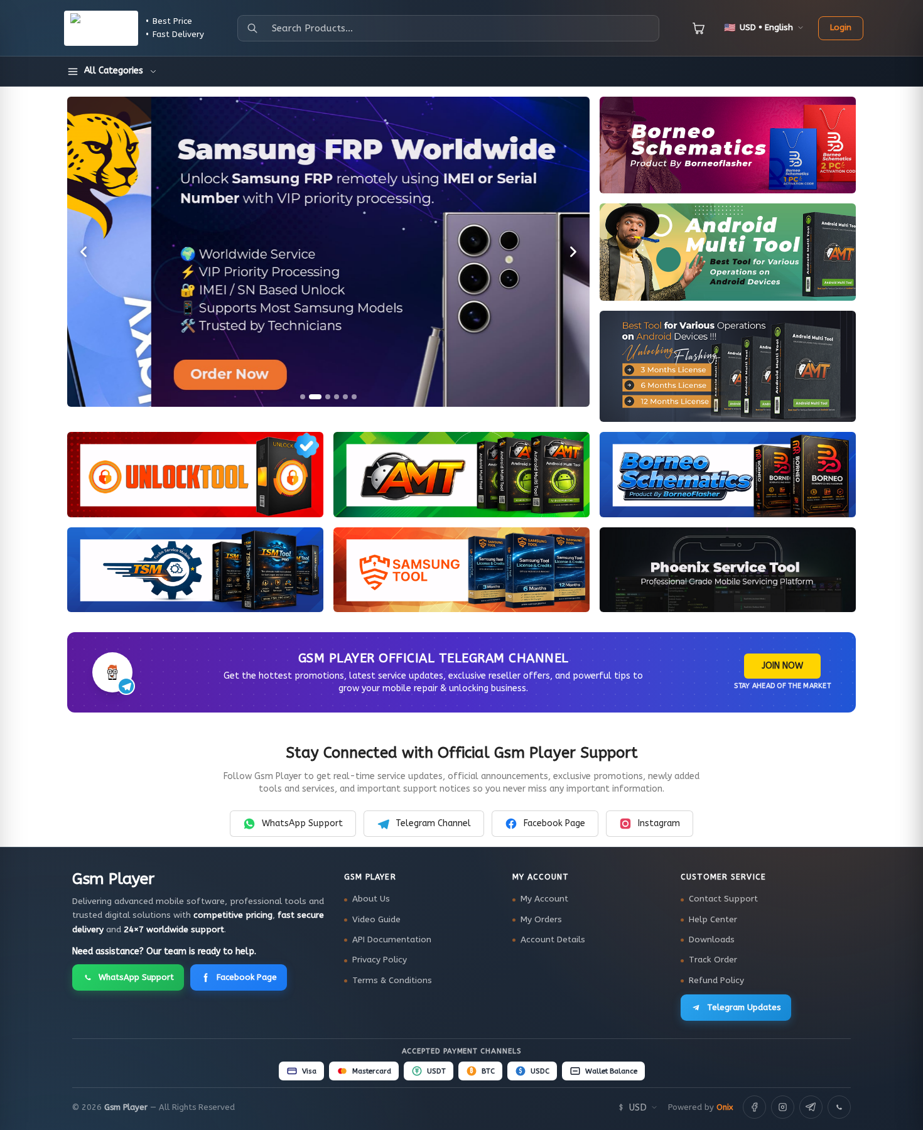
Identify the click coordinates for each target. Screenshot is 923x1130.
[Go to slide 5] (345, 396)
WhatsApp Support (302, 823)
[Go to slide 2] (315, 396)
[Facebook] (754, 1107)
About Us (371, 899)
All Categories (113, 70)
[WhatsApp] (839, 1107)
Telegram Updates (744, 1007)
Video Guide (376, 920)
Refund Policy (716, 981)
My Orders (541, 920)
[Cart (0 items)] (699, 28)
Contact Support (723, 899)
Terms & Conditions (392, 981)
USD (638, 1107)
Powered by (700, 1107)
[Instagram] (782, 1107)
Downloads (712, 940)
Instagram (659, 823)
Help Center (713, 920)
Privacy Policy (379, 960)
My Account (544, 899)
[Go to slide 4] (336, 396)
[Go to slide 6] (354, 396)
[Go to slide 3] (327, 396)
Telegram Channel (433, 823)
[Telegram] (811, 1107)
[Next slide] (573, 251)
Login (840, 28)
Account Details (553, 940)
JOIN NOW (782, 665)
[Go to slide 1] (302, 396)
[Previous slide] (83, 251)
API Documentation (391, 940)
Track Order (713, 960)
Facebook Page (554, 823)
